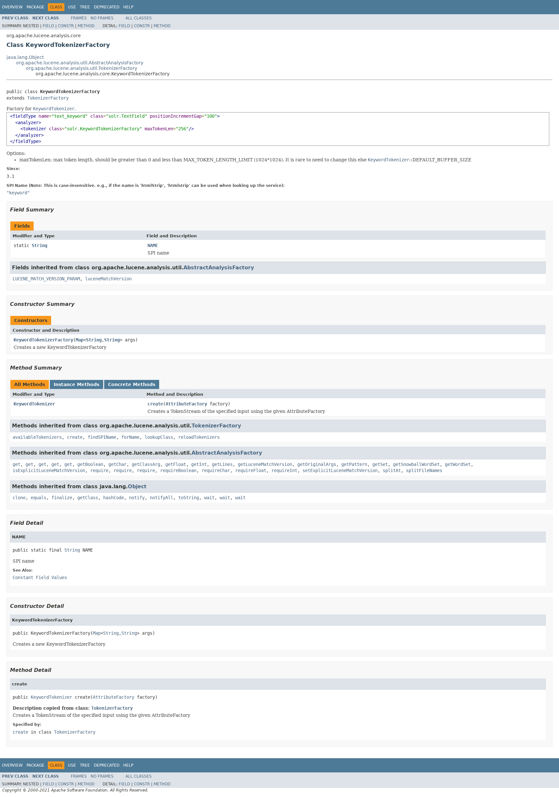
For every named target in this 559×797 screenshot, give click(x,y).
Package (35, 7)
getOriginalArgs (316, 464)
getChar (117, 464)
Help (128, 7)
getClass (87, 497)
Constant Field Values (40, 577)
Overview (12, 7)
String (39, 245)
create (155, 403)
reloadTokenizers (199, 437)
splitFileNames (424, 470)
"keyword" (18, 192)
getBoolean (90, 464)
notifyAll (161, 497)
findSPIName (102, 437)
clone (19, 497)
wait (209, 497)
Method (86, 26)
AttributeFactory (186, 403)
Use (72, 7)
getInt (199, 464)
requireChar (216, 470)
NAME (153, 245)
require (99, 470)
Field (48, 26)
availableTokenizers (37, 437)
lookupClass (159, 437)
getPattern (354, 464)
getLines (222, 464)
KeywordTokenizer (34, 403)
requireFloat (250, 470)
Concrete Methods (131, 384)
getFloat (175, 464)
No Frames (102, 18)
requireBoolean (178, 470)
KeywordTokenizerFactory (43, 339)
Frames (79, 18)
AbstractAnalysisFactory (218, 267)
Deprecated (106, 7)
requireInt (284, 470)
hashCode (113, 497)
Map (79, 339)
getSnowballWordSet (416, 464)
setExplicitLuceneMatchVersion (340, 470)
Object (137, 486)
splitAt (392, 470)
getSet (380, 464)
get (16, 464)
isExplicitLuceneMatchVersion (49, 470)
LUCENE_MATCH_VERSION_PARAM (46, 278)
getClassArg (146, 464)
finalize (61, 497)
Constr (66, 26)
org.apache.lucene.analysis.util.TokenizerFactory (81, 68)
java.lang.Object (25, 57)
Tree (85, 7)
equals (38, 497)
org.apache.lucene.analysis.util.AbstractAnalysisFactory (79, 62)
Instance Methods (76, 384)
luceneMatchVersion (108, 278)
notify (137, 497)
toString (188, 497)
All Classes (139, 18)
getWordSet (458, 464)
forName (130, 437)
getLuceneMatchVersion (265, 464)
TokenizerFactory (48, 98)
